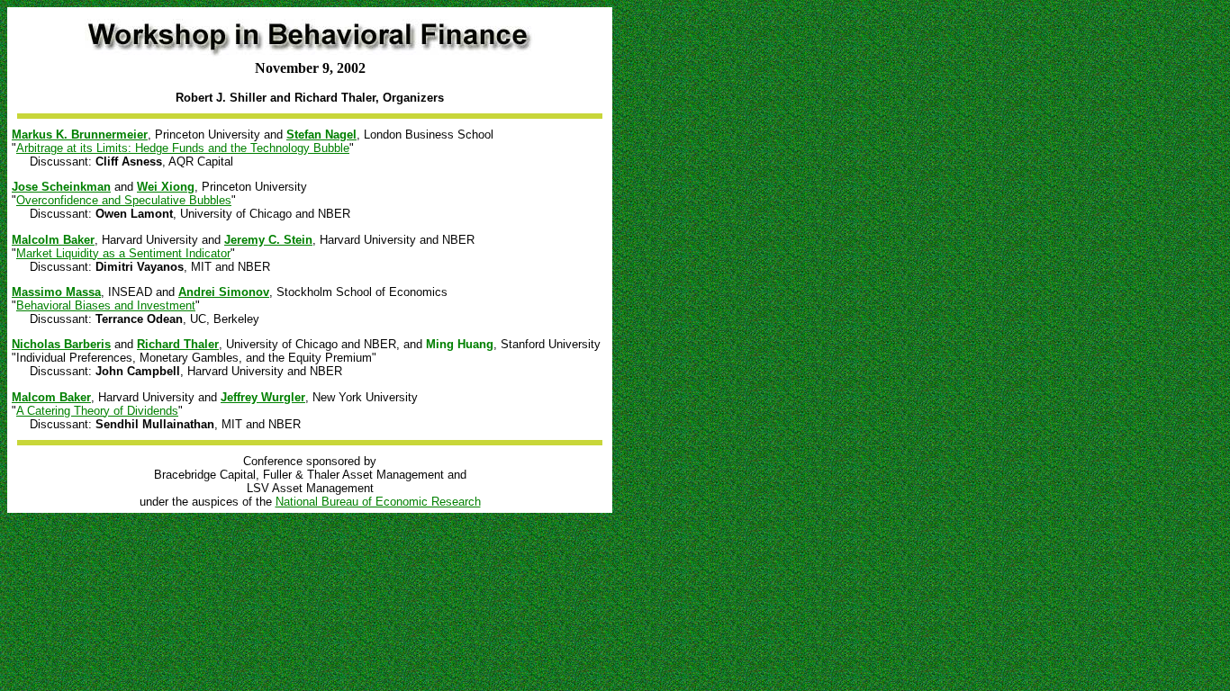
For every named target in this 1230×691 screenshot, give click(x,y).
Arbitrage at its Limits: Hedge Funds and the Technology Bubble (182, 148)
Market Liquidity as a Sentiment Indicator (123, 253)
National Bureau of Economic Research (378, 501)
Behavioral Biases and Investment (105, 305)
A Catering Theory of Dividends (97, 410)
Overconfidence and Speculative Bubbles (123, 200)
